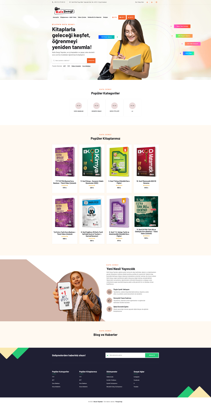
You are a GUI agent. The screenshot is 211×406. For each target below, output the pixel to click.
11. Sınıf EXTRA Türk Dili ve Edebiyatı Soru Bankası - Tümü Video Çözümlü (146, 231)
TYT (68, 66)
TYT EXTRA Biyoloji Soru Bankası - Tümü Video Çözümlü (64, 182)
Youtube (136, 386)
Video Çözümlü (76, 66)
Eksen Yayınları (98, 401)
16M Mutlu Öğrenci (107, 36)
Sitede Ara (91, 60)
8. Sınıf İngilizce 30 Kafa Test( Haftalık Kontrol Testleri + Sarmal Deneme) (92, 234)
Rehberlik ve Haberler (95, 17)
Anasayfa (56, 17)
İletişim (105, 17)
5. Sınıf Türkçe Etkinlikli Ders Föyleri (119, 182)
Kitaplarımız (64, 17)
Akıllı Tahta (72, 17)
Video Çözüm (82, 17)
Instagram (136, 377)
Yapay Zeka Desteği (182, 27)
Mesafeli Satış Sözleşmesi (114, 386)
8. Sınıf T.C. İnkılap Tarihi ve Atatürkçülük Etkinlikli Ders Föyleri (119, 234)
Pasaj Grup (118, 401)
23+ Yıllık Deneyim (192, 43)
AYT (64, 66)
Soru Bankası (86, 66)
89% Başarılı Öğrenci (184, 36)
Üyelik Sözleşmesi (111, 383)
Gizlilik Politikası (111, 380)
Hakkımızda (109, 377)
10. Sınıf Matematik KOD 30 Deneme (146, 182)
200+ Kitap (188, 53)
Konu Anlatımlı (56, 386)
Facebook (136, 380)
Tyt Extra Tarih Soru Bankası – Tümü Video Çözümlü (65, 233)
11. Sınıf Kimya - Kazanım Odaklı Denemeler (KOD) (92, 182)
